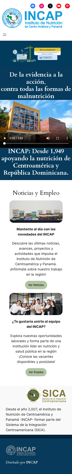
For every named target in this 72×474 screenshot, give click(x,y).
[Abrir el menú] (4, 34)
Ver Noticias (36, 285)
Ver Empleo (36, 372)
